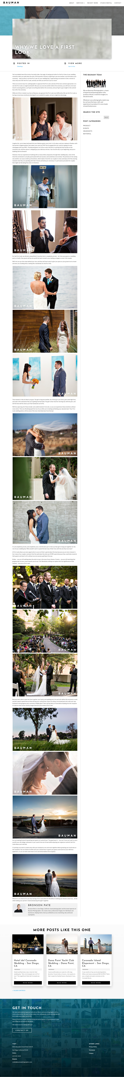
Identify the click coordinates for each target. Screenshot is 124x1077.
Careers (91, 1053)
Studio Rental (106, 3)
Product (86, 125)
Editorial (87, 134)
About (71, 3)
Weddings (20, 66)
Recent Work (92, 3)
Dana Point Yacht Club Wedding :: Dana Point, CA (61, 963)
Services (79, 3)
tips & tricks (71, 66)
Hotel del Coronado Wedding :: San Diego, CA (26, 963)
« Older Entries (18, 990)
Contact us (22, 1030)
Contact (117, 3)
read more (28, 982)
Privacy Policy (93, 1046)
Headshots (87, 131)
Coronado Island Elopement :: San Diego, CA (95, 963)
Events (86, 128)
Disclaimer (92, 1050)
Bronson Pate (39, 905)
